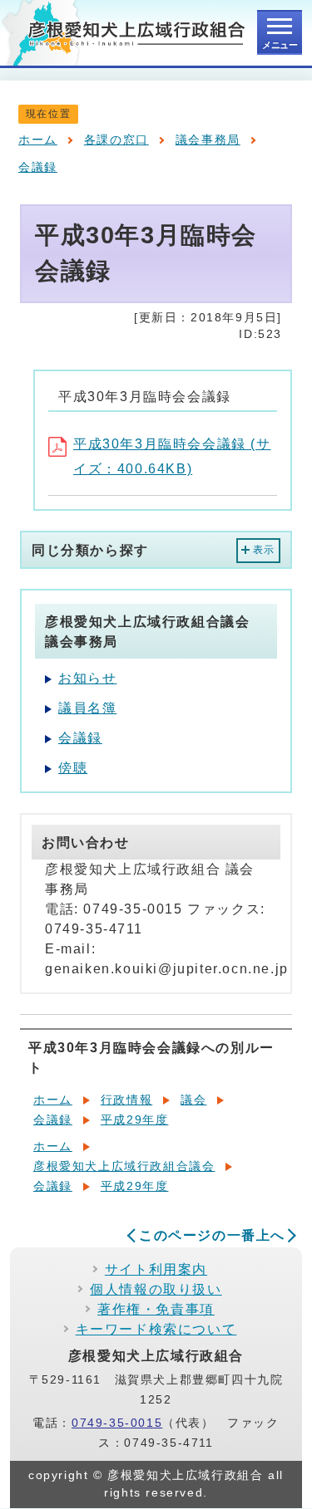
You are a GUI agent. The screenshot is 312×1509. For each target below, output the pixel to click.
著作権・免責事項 (156, 1309)
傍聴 (72, 768)
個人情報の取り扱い (155, 1289)
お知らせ (87, 678)
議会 (193, 1100)
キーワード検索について (156, 1329)
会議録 (37, 167)
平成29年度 (135, 1120)
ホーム (37, 140)
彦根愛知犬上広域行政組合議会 (124, 1166)
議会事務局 (208, 140)
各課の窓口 (116, 140)
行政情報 (126, 1100)
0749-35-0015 (117, 1423)
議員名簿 (87, 708)
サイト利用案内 (156, 1269)
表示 (264, 550)
